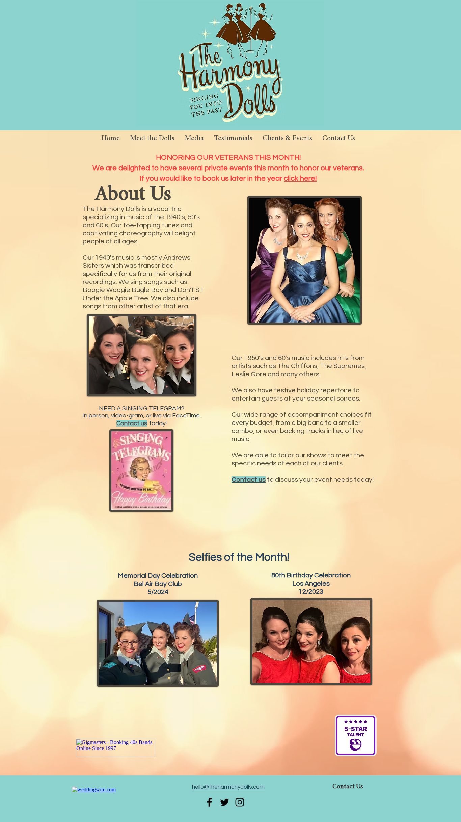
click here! (300, 178)
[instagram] (240, 802)
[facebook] (209, 802)
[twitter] (225, 802)
